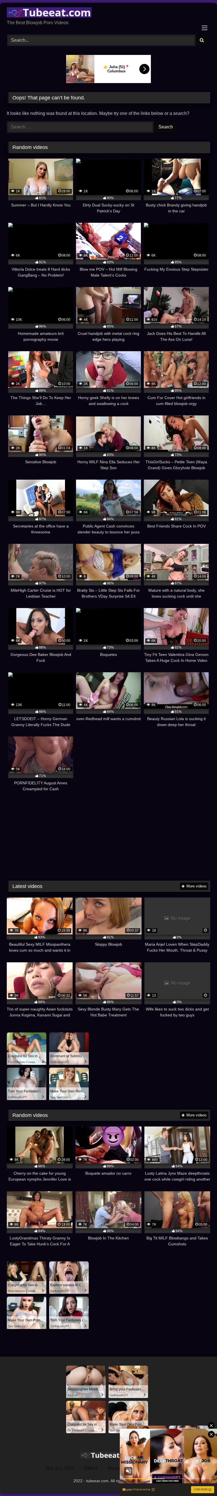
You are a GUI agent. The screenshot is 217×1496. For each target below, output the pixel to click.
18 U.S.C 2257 (59, 1468)
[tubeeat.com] (108, 13)
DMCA (91, 1468)
